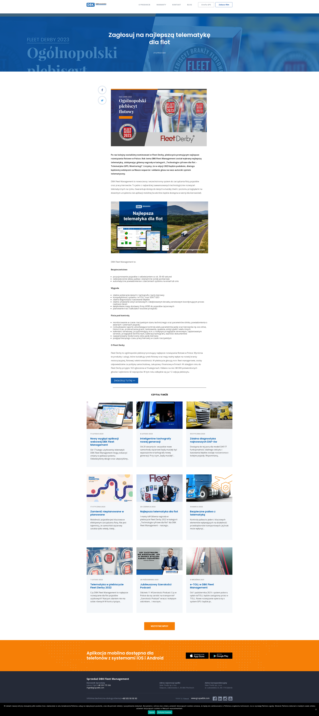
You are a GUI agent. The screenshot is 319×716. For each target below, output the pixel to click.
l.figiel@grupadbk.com (95, 688)
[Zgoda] (316, 709)
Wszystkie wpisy (159, 626)
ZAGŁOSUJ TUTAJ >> (124, 380)
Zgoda (151, 712)
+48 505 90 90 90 (129, 698)
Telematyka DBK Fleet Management (97, 4)
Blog (189, 5)
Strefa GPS (206, 4)
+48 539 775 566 (104, 685)
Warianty (161, 5)
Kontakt (176, 5)
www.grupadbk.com (200, 698)
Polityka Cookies (164, 712)
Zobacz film (224, 4)
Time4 (186, 699)
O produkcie (144, 5)
